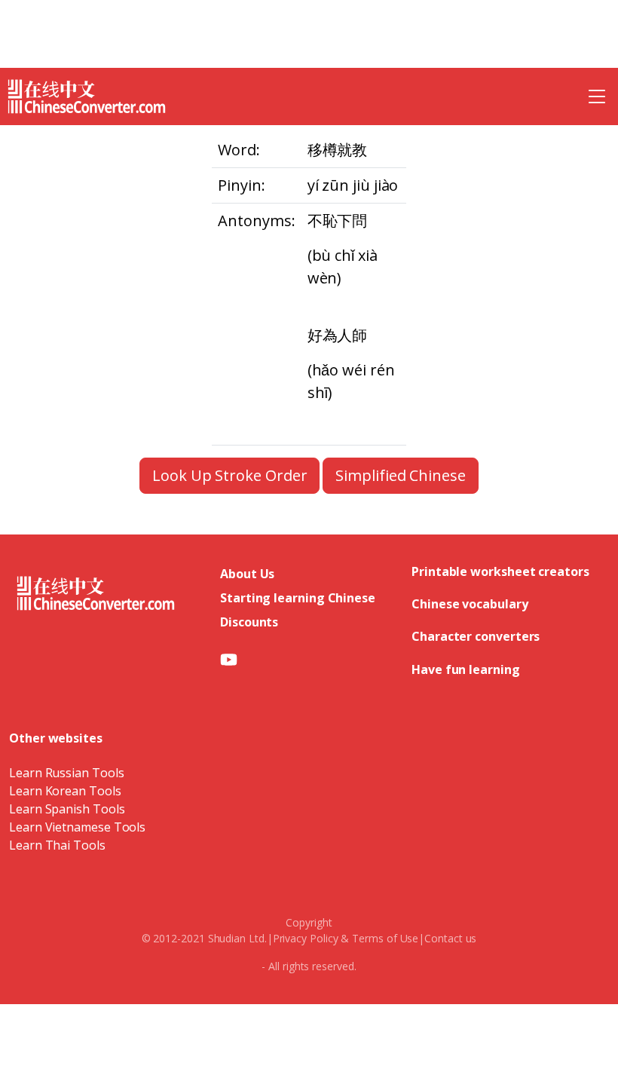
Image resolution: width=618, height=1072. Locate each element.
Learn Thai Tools (57, 845)
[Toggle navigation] (597, 96)
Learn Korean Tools (65, 791)
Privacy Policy (305, 938)
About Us (247, 573)
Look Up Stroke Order (229, 475)
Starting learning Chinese (297, 598)
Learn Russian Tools (66, 772)
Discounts (249, 622)
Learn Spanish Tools (66, 809)
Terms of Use (385, 938)
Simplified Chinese (400, 475)
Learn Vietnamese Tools (77, 827)
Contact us (450, 938)
